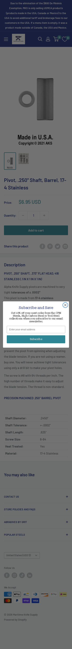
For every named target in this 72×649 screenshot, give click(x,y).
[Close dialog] (65, 305)
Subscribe (36, 339)
